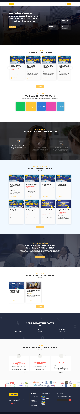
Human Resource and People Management (33, 291)
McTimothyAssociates (42, 412)
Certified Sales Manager (49, 402)
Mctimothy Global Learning (34, 403)
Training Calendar (34, 405)
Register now (13, 77)
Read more (13, 300)
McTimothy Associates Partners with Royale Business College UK (15, 291)
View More (40, 86)
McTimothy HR (30, 293)
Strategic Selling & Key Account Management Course (50, 397)
